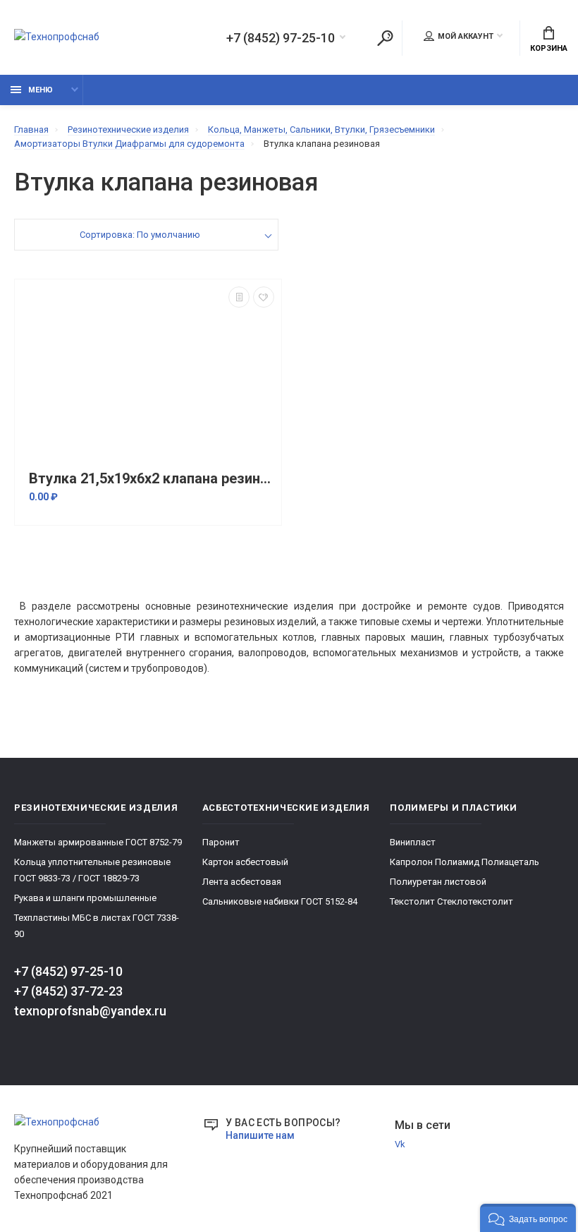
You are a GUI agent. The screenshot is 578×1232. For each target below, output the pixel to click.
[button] (528, 1218)
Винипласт (413, 842)
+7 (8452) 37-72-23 (68, 991)
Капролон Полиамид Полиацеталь (464, 862)
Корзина (548, 48)
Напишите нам (260, 1135)
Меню (40, 90)
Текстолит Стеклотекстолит (451, 901)
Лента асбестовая (241, 881)
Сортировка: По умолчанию (140, 234)
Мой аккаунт (465, 36)
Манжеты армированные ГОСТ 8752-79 (98, 842)
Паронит (221, 842)
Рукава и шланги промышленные (85, 898)
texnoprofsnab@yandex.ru (90, 1010)
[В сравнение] (239, 297)
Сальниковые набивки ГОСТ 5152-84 (279, 901)
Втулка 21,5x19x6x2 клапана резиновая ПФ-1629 (151, 479)
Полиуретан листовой (438, 881)
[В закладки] (263, 297)
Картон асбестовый (245, 862)
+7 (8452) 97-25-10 (280, 38)
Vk (400, 1144)
